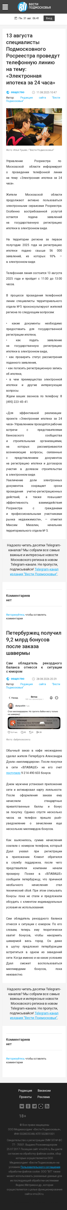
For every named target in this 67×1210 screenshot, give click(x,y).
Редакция (25, 1090)
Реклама (43, 1097)
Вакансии (44, 1090)
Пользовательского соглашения (40, 1167)
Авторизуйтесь (15, 614)
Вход (49, 18)
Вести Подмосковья (34, 7)
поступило (13, 773)
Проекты (25, 1097)
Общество (17, 92)
